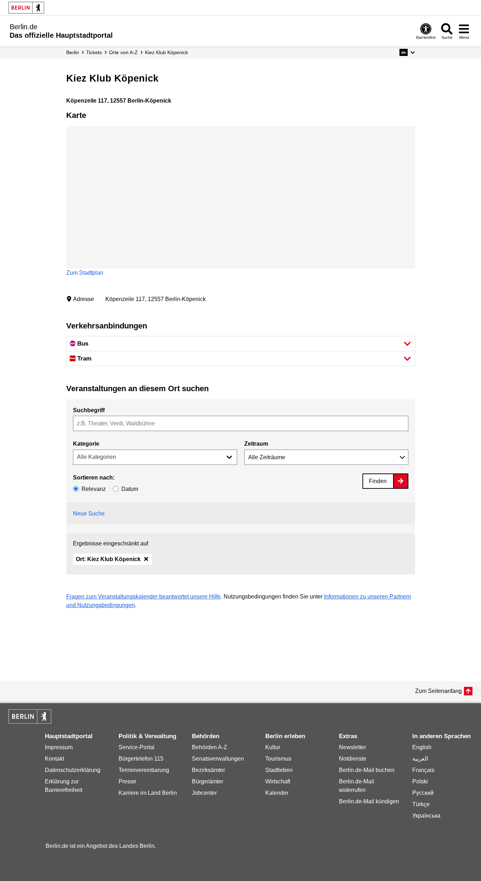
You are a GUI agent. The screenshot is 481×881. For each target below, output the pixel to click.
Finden (378, 481)
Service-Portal (137, 747)
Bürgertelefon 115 (141, 759)
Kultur (272, 747)
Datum (129, 489)
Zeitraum (256, 444)
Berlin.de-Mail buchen (366, 770)
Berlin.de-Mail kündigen (369, 801)
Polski (420, 781)
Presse (127, 781)
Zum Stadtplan (84, 273)
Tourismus (278, 759)
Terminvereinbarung (144, 770)
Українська (426, 816)
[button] (407, 52)
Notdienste (352, 759)
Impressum (59, 747)
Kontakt (54, 759)
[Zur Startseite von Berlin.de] (30, 722)
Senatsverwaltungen (218, 759)
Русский (423, 793)
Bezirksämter (208, 770)
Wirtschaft (277, 781)
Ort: (108, 559)
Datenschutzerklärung (72, 770)
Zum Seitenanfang (438, 691)
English (422, 747)
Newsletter (352, 747)
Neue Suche (89, 514)
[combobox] (240, 423)
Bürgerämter (207, 781)
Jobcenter (204, 793)
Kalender (276, 793)
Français (423, 770)
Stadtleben (279, 770)
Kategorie (86, 444)
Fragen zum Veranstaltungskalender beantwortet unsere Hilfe (143, 597)
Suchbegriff (89, 410)
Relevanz (94, 489)
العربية (420, 759)
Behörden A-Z (209, 747)
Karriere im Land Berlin (148, 793)
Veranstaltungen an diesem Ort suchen (137, 388)
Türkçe (421, 804)
